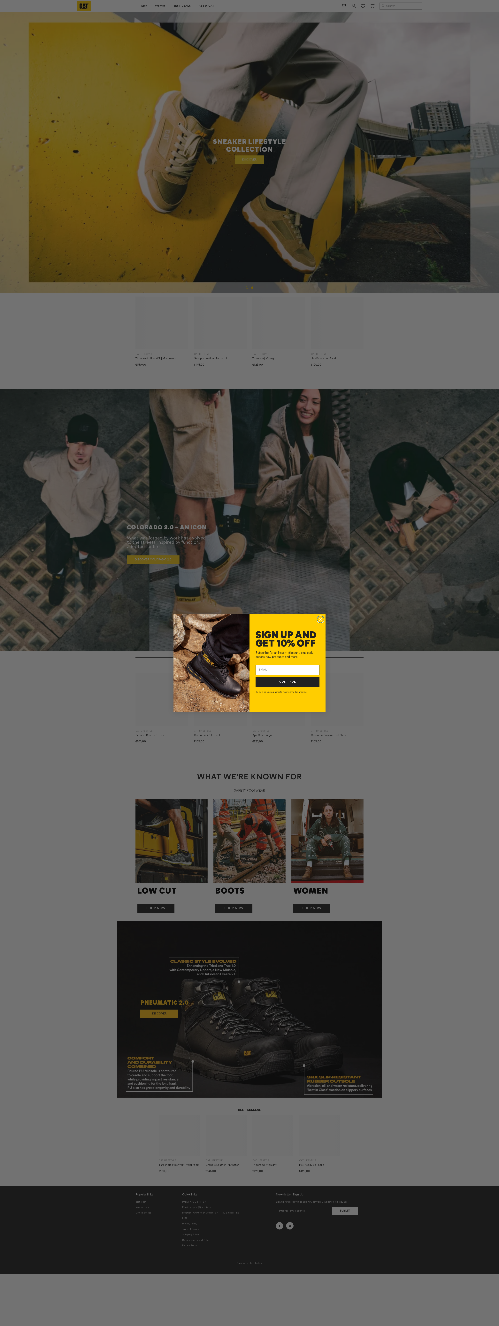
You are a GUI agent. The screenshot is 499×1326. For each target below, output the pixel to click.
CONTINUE (287, 681)
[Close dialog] (320, 619)
